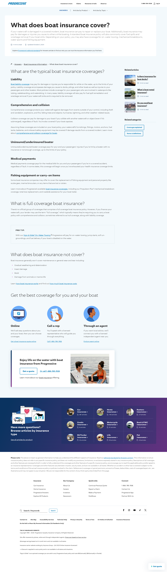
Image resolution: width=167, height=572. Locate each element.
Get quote (157, 566)
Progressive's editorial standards (29, 50)
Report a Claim (94, 489)
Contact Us (126, 489)
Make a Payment (95, 492)
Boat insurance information (35, 64)
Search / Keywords (31, 510)
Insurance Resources (123, 519)
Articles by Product (80, 10)
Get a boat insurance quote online (23, 341)
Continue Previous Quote (98, 485)
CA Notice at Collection (105, 519)
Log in (158, 3)
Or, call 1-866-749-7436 (50, 371)
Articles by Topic (99, 10)
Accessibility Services (47, 519)
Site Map (33, 519)
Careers (66, 489)
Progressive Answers (41, 492)
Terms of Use (90, 519)
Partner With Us (127, 496)
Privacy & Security (76, 519)
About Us (66, 485)
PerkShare (92, 496)
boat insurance (45, 378)
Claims (78, 3)
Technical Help (62, 519)
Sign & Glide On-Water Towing (37, 235)
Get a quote (28, 371)
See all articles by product (21, 440)
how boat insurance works (27, 284)
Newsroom (67, 496)
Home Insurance (40, 489)
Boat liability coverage (20, 84)
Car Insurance (39, 485)
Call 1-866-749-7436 (54, 341)
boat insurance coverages (56, 189)
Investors (66, 492)
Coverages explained (134, 127)
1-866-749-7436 (146, 4)
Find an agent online (91, 341)
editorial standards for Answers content (118, 458)
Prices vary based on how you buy (75, 537)
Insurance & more (66, 3)
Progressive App (127, 492)
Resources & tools (91, 3)
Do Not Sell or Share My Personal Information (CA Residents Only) (42, 523)
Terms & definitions (134, 133)
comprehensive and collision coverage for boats (36, 133)
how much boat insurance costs (63, 284)
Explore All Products (41, 496)
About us (103, 3)
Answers (63, 10)
